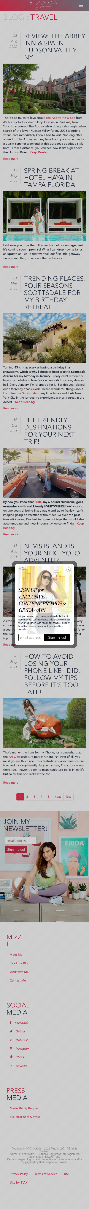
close (68, 569)
